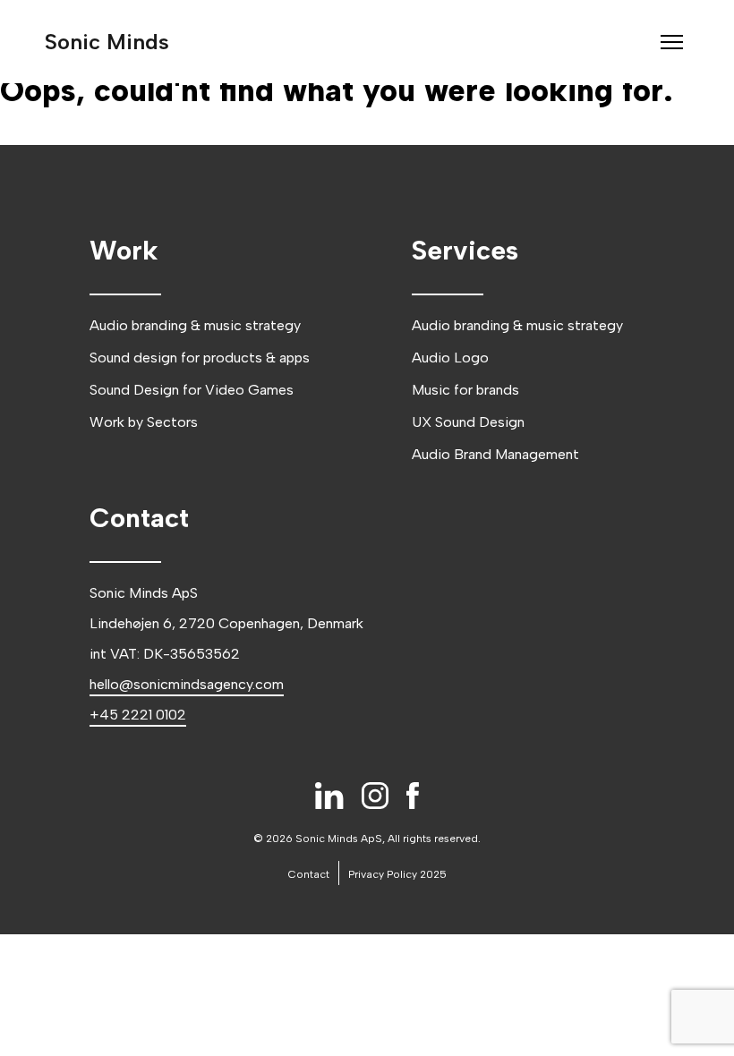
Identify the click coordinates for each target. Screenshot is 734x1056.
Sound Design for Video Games (192, 389)
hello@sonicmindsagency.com (187, 684)
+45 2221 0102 (138, 714)
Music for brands (465, 389)
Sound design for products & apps (200, 357)
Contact (308, 874)
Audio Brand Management (495, 454)
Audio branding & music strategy (195, 325)
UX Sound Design (468, 421)
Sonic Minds (107, 42)
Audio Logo (450, 357)
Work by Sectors (144, 421)
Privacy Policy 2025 (397, 874)
